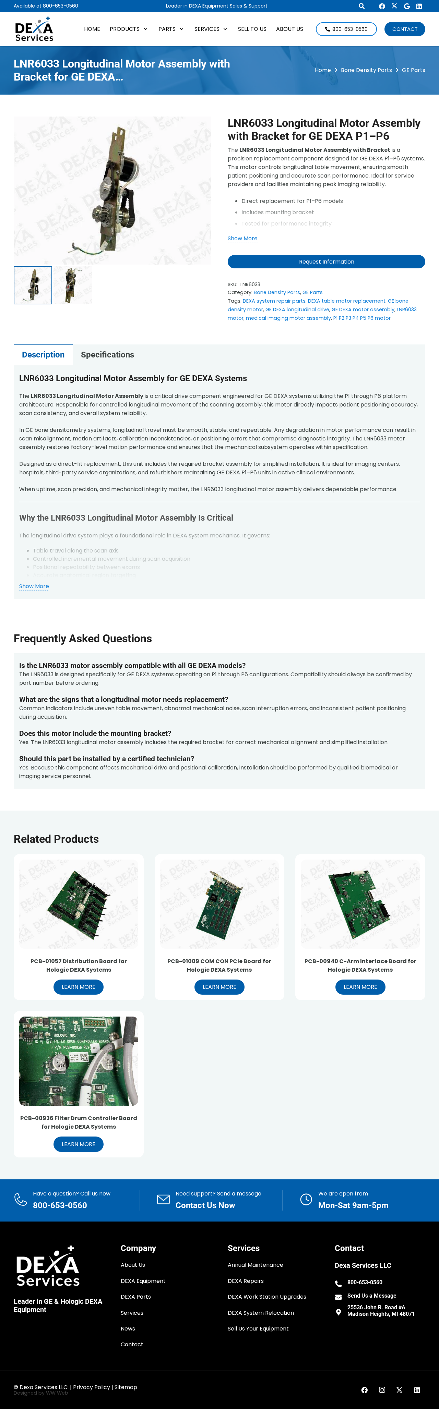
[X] (394, 6)
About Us (133, 1265)
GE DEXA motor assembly (363, 309)
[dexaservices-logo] (34, 29)
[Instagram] (382, 1390)
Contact (132, 1344)
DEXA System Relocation (261, 1313)
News (128, 1329)
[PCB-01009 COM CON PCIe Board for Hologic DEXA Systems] (219, 904)
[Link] (76, 1200)
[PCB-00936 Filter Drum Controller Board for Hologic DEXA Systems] (78, 1061)
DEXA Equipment (143, 1281)
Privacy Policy (91, 1387)
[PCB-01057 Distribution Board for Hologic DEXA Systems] (78, 904)
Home (323, 70)
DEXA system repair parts (274, 300)
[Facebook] (382, 6)
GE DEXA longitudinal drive (297, 309)
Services (132, 1313)
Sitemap (126, 1387)
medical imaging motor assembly (288, 318)
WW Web (57, 1392)
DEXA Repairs (246, 1281)
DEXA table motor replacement (346, 300)
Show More (243, 238)
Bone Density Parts (366, 70)
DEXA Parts (136, 1297)
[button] (144, 29)
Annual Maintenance (255, 1265)
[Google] (407, 6)
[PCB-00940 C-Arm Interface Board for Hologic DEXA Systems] (360, 904)
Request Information (326, 262)
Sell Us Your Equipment (258, 1329)
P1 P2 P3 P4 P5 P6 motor (362, 318)
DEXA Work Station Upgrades (267, 1297)
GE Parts (413, 70)
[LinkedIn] (419, 6)
